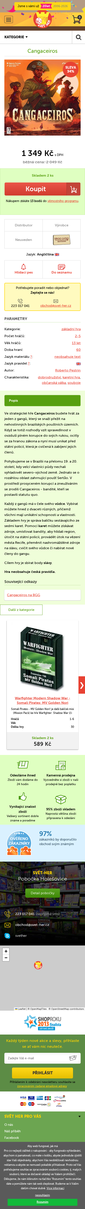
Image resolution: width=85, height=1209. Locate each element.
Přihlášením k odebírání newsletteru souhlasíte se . (42, 1084)
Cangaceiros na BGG (23, 595)
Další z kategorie (21, 610)
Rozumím (42, 1202)
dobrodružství (49, 377)
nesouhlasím (42, 1195)
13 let (76, 343)
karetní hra (71, 377)
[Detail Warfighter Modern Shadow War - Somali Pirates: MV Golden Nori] (42, 658)
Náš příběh (12, 1131)
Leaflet (21, 1009)
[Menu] (8, 19)
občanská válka (54, 383)
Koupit (36, 189)
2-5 (78, 336)
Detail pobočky (42, 893)
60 (78, 350)
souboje (74, 383)
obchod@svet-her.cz (55, 306)
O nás (8, 1125)
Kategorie (14, 37)
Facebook (11, 1138)
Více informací (55, 1188)
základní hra (71, 329)
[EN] (78, 363)
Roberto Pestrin (68, 370)
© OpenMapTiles (37, 1009)
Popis (13, 400)
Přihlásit (42, 1073)
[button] (38, 965)
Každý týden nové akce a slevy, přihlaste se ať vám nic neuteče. (42, 1043)
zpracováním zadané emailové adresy (42, 1086)
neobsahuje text (67, 357)
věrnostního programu (63, 201)
